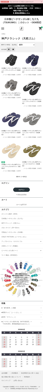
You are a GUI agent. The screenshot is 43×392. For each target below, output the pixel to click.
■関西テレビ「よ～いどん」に (11, 312)
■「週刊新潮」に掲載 (8, 308)
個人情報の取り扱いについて (11, 377)
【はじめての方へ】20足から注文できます (22, 1)
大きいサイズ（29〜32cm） (10, 228)
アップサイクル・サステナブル (11, 241)
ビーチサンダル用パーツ (9, 250)
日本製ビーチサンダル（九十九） (12, 218)
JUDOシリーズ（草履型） (10, 246)
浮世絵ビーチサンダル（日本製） (12, 232)
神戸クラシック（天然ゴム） (11, 223)
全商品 (3, 34)
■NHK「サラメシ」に (8, 317)
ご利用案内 (14, 373)
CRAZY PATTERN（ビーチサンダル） (14, 237)
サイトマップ (5, 380)
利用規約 (27, 377)
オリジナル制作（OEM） (9, 214)
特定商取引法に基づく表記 (30, 373)
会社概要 (4, 373)
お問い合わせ (18, 380)
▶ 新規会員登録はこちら (21, 13)
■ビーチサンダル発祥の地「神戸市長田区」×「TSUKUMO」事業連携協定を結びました (16, 323)
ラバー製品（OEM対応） (9, 255)
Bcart (36, 388)
